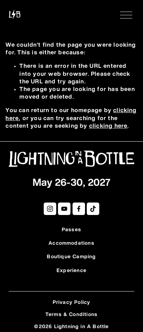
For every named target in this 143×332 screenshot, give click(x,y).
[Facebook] (79, 209)
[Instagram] (50, 209)
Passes (71, 229)
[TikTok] (93, 209)
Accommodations (71, 243)
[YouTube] (64, 209)
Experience (71, 270)
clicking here (108, 126)
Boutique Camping (71, 256)
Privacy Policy (72, 302)
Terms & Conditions (71, 314)
